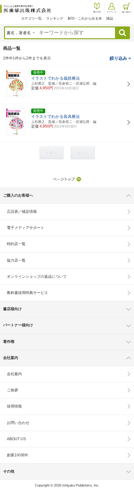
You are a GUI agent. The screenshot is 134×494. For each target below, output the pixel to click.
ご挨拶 (12, 390)
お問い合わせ (18, 423)
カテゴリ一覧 (31, 18)
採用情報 (14, 406)
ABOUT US (16, 439)
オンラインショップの (37, 276)
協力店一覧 (16, 260)
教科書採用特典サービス (27, 293)
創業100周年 (17, 455)
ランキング (54, 18)
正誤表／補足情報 (22, 211)
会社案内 (14, 374)
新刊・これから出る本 (85, 18)
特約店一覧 (16, 244)
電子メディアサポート (25, 228)
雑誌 (109, 18)
